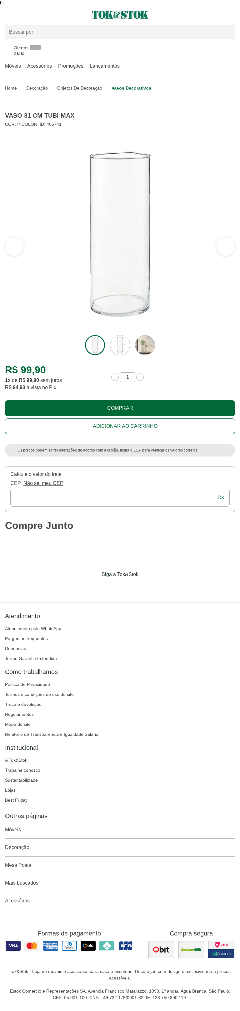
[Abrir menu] (40, 14)
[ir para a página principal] (120, 15)
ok (221, 497)
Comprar (120, 408)
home (11, 87)
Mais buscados (21, 883)
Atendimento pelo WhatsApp (33, 628)
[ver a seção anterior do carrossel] (225, 246)
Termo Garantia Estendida (31, 658)
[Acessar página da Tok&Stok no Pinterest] (129, 587)
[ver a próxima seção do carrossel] (14, 246)
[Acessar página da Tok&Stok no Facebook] (94, 587)
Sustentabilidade (21, 780)
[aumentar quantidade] (140, 377)
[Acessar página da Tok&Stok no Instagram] (111, 587)
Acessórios (39, 66)
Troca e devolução (23, 704)
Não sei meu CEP (43, 483)
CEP (15, 483)
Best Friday (16, 800)
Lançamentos (105, 66)
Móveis (13, 66)
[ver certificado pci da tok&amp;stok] (221, 949)
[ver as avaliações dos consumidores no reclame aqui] (191, 949)
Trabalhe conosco (22, 770)
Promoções (70, 66)
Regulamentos (19, 714)
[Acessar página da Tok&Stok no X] (146, 587)
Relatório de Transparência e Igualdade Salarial (52, 734)
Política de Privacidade (27, 684)
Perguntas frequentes (26, 638)
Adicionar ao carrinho (125, 426)
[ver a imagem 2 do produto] (120, 345)
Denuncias (15, 648)
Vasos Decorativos (131, 87)
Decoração (37, 87)
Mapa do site (18, 724)
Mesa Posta (18, 865)
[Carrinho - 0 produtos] (231, 14)
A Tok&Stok (16, 760)
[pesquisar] (227, 32)
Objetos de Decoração (79, 87)
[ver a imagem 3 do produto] (145, 345)
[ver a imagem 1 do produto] (95, 345)
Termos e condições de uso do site (39, 694)
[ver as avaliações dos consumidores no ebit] (161, 949)
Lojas (10, 790)
